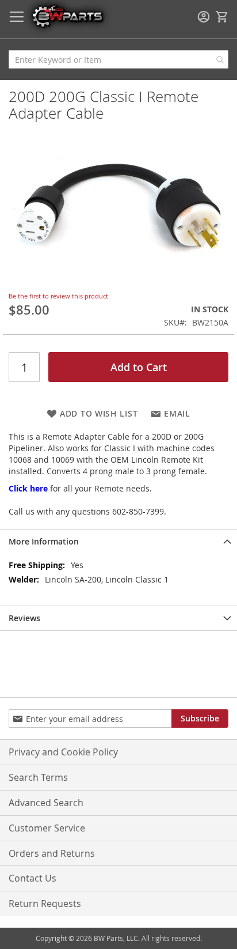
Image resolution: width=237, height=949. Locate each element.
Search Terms (38, 777)
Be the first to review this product (58, 296)
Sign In (203, 17)
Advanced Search (46, 802)
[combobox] (118, 59)
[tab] (118, 541)
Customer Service (47, 828)
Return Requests (45, 903)
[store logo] (67, 16)
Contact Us (32, 878)
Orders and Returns (52, 853)
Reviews (24, 617)
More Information (44, 541)
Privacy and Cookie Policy (63, 752)
